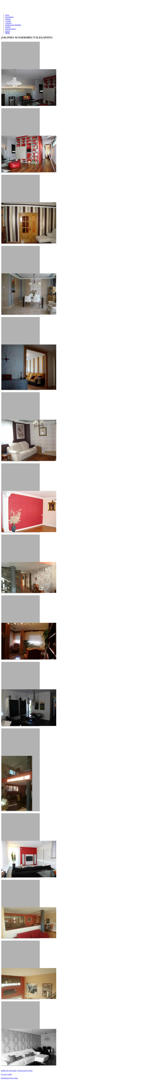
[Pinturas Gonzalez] (20, 1033)
